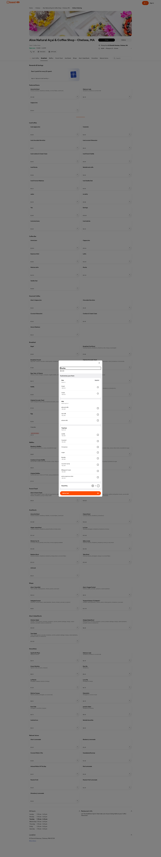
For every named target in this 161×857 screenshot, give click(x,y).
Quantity (64, 486)
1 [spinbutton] (95, 486)
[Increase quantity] (98, 485)
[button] (80, 493)
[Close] (99, 363)
